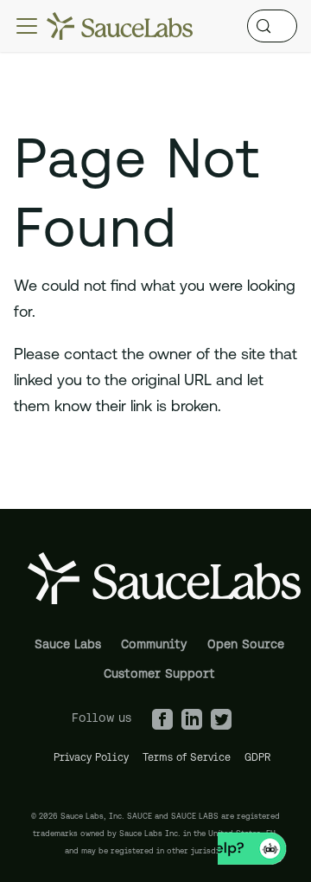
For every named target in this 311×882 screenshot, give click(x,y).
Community (154, 644)
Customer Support (159, 673)
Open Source (245, 644)
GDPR (257, 757)
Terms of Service (187, 757)
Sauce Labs (68, 644)
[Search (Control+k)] (272, 26)
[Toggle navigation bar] (27, 26)
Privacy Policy (91, 757)
